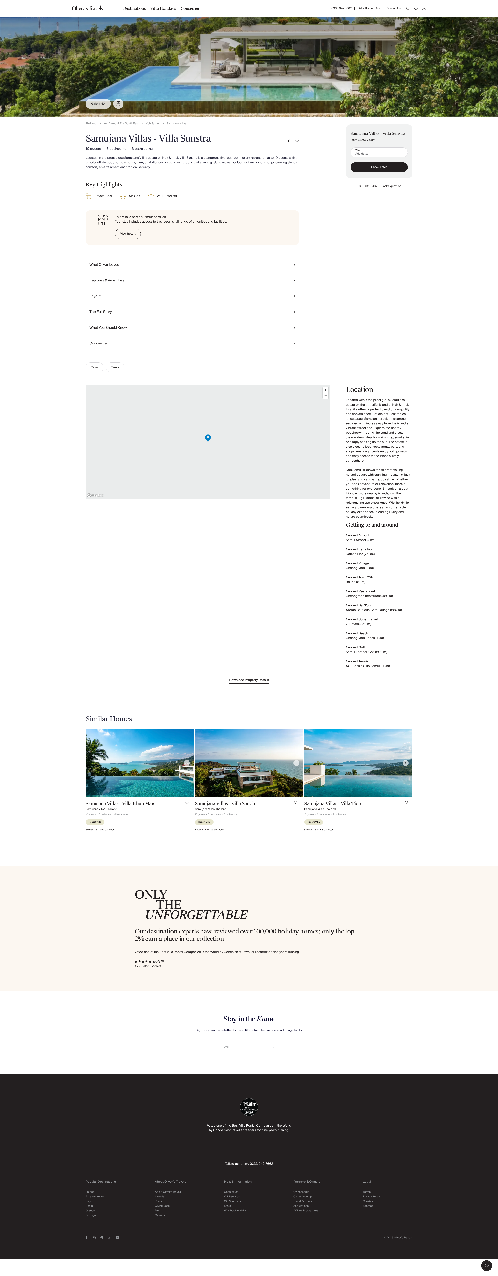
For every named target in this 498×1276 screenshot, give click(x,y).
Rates (94, 367)
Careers (160, 1215)
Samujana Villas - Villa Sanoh (225, 804)
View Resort (128, 234)
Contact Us (394, 8)
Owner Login (301, 1192)
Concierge (190, 8)
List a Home (365, 8)
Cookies (368, 1201)
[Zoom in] (325, 390)
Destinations (134, 8)
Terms (115, 367)
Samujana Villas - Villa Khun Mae (120, 804)
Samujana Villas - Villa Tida (332, 804)
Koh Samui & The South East (121, 124)
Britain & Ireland (95, 1196)
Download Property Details (249, 680)
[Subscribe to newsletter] (273, 1045)
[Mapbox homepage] (95, 495)
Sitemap (368, 1206)
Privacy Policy (371, 1196)
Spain (89, 1206)
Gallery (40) (98, 103)
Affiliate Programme (305, 1210)
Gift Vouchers (232, 1201)
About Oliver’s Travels (168, 1192)
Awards (159, 1196)
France (90, 1192)
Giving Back (162, 1206)
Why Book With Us (235, 1210)
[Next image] (187, 763)
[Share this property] (290, 140)
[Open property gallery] (249, 58)
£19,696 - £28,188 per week (318, 830)
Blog (157, 1210)
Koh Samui (152, 124)
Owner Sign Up (302, 1196)
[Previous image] (92, 763)
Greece (90, 1210)
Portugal (91, 1215)
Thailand (91, 124)
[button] (486, 1265)
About (379, 8)
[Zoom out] (325, 396)
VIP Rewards (232, 1196)
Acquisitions (301, 1206)
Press (158, 1201)
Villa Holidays (163, 8)
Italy (88, 1201)
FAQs (227, 1206)
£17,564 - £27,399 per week (100, 830)
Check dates (379, 167)
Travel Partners (302, 1201)
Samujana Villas (176, 124)
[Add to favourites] (297, 140)
